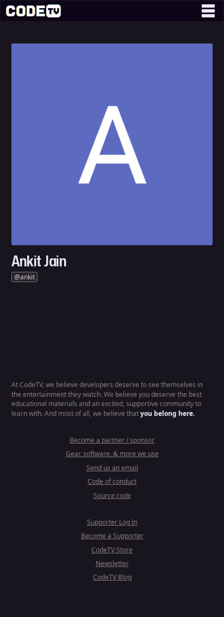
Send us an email (112, 467)
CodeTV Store (112, 549)
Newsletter (112, 563)
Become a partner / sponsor (112, 440)
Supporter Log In (112, 522)
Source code (112, 495)
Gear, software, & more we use (112, 453)
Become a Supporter (112, 535)
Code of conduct (112, 481)
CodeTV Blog (112, 577)
